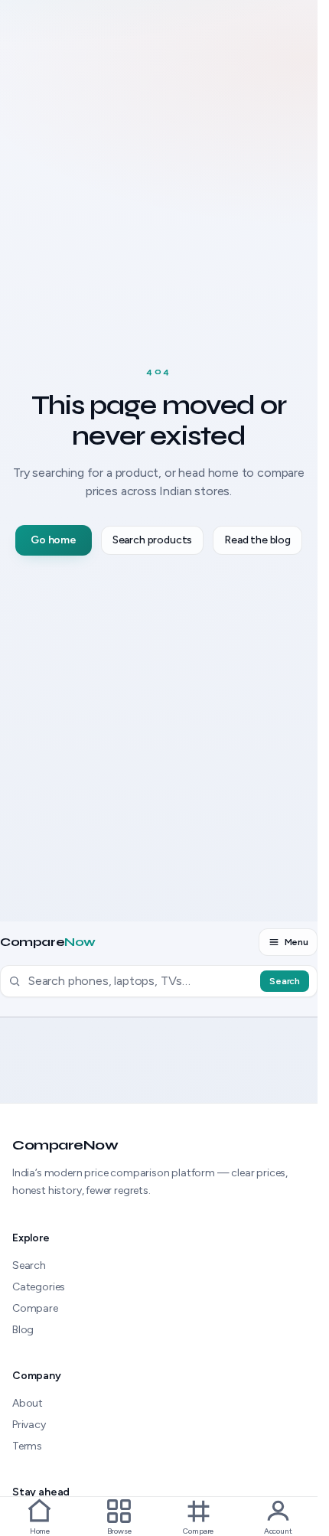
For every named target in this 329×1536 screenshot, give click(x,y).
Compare (48, 942)
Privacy (29, 1424)
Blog (23, 1329)
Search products (152, 539)
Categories (38, 1286)
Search (284, 981)
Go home (54, 539)
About (27, 1403)
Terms (27, 1446)
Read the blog (257, 539)
